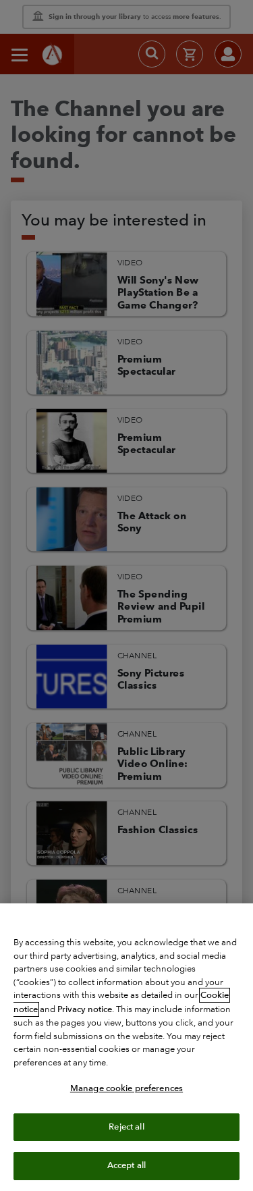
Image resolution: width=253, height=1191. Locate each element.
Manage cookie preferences (126, 1088)
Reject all (126, 1127)
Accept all (126, 1165)
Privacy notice (84, 1009)
